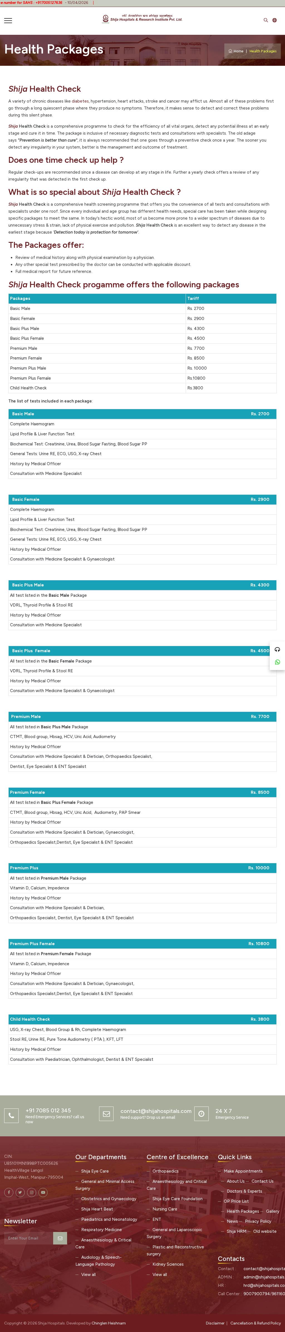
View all (88, 1274)
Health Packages (243, 1211)
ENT (157, 1219)
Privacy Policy (258, 1221)
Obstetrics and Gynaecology (108, 1198)
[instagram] (31, 1192)
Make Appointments (243, 1171)
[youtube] (43, 1192)
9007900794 (257, 1293)
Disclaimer (215, 1323)
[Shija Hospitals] (142, 18)
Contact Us (263, 1181)
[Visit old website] (274, 21)
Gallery (272, 1211)
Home (238, 51)
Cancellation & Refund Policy (255, 1323)
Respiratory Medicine (101, 1229)
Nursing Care (165, 1209)
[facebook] (8, 1192)
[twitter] (20, 1192)
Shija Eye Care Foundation (178, 1198)
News (232, 1221)
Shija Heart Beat (97, 1209)
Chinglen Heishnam (109, 1323)
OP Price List (236, 1201)
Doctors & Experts (244, 1191)
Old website (265, 1231)
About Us (236, 1181)
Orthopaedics (166, 1171)
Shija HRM (236, 1231)
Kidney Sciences (168, 1264)
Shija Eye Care (95, 1171)
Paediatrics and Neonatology (109, 1219)
